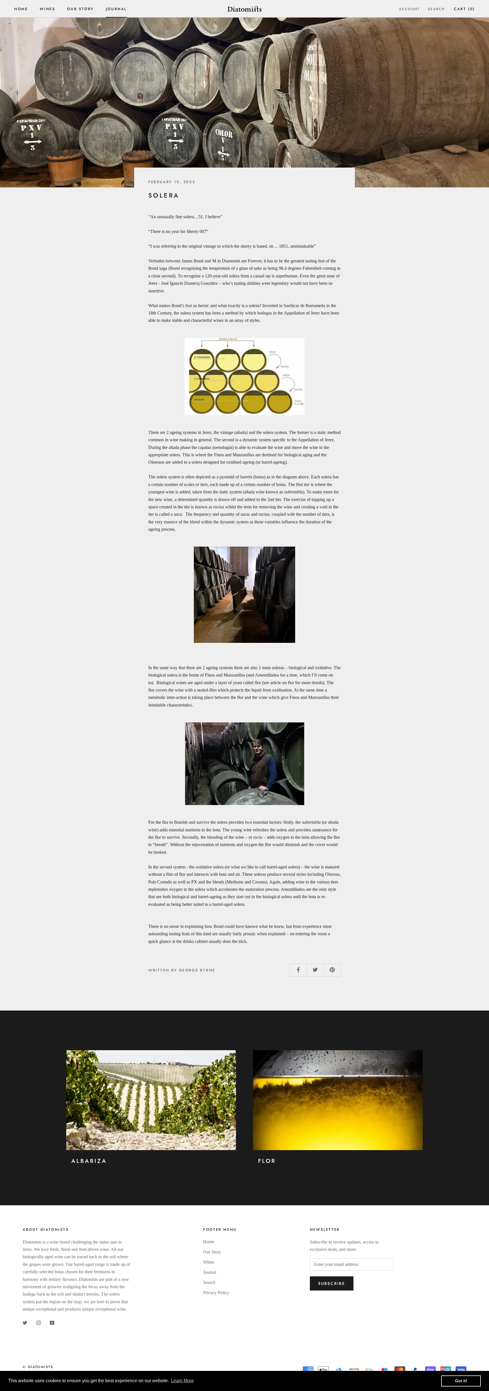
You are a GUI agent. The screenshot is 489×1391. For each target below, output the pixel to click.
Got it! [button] (461, 1381)
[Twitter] (25, 1322)
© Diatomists (38, 1366)
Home (21, 9)
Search (436, 9)
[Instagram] (38, 1322)
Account (409, 9)
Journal (116, 9)
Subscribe (331, 1283)
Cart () (464, 9)
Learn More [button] (182, 1380)
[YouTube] (52, 1322)
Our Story (80, 9)
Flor (267, 1161)
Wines (47, 9)
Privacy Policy (216, 1292)
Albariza (89, 1161)
